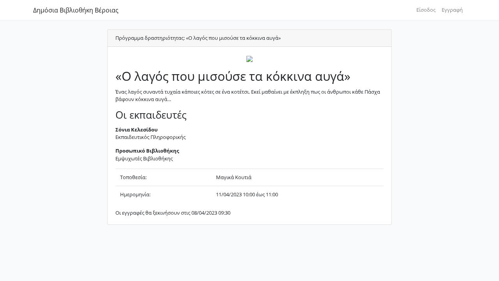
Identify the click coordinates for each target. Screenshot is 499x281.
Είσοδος (425, 9)
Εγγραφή (452, 9)
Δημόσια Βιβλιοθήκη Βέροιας (76, 10)
